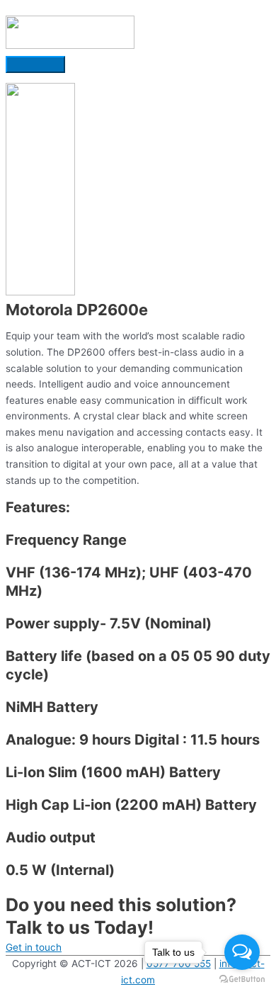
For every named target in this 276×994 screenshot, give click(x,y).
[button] (34, 947)
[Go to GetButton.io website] (242, 979)
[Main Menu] (35, 64)
